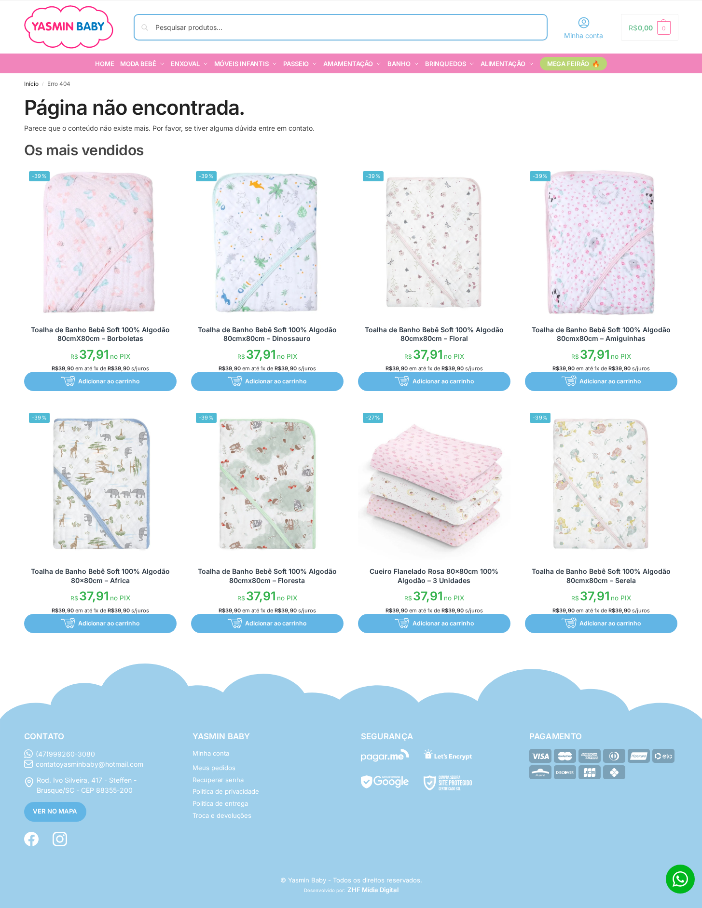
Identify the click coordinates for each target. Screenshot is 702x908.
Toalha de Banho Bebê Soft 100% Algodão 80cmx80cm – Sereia (601, 575)
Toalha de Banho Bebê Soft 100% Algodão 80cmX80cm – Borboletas (100, 333)
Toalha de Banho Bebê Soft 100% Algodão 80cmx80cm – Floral (434, 333)
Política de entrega (220, 803)
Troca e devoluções (222, 815)
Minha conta (583, 35)
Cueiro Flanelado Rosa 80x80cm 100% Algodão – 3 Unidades (434, 575)
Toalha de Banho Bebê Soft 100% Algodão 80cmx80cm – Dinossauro (267, 333)
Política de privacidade (226, 791)
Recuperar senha (218, 780)
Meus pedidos (214, 768)
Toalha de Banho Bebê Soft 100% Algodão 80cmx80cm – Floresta (267, 575)
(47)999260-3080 (65, 754)
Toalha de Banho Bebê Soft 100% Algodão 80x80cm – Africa (100, 575)
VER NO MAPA (55, 811)
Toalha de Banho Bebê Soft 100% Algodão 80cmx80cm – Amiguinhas (601, 333)
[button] (649, 27)
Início (31, 84)
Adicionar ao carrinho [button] (108, 381)
